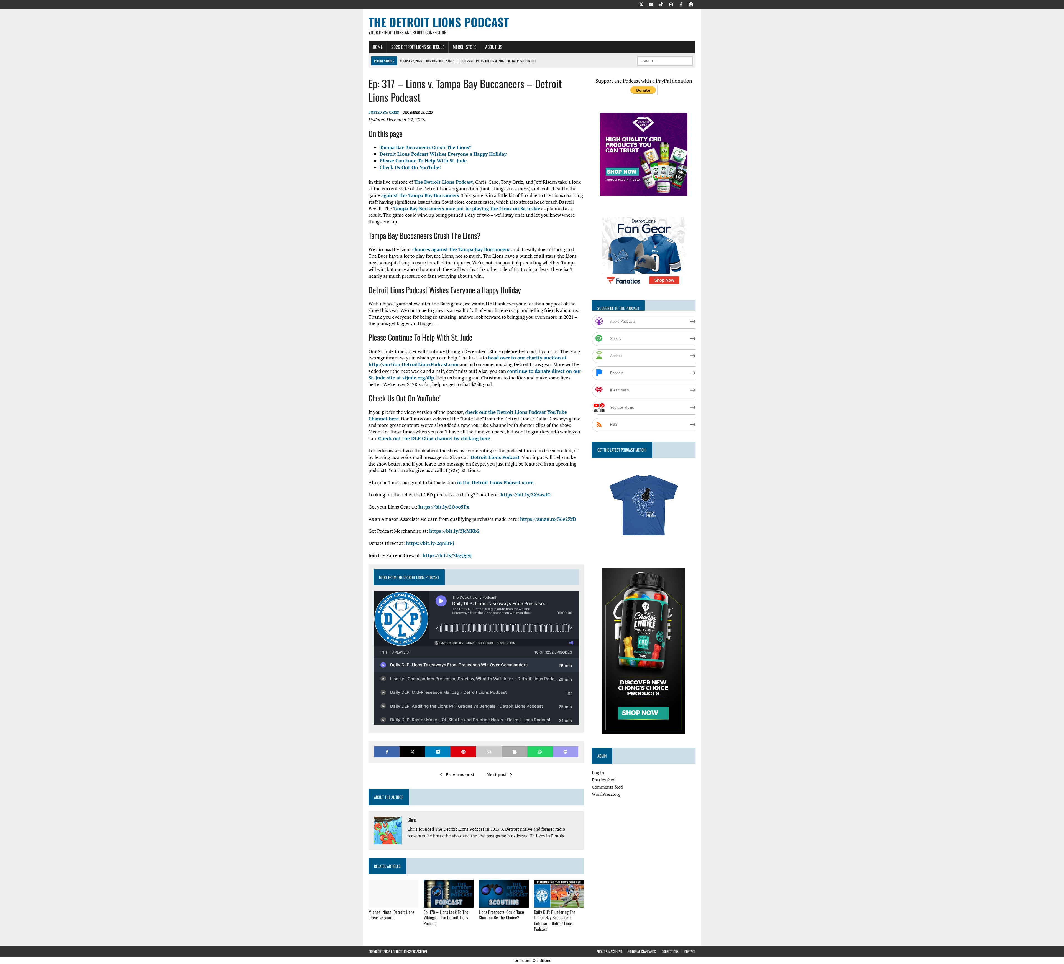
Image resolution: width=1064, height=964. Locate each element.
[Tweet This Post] (412, 751)
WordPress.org (606, 794)
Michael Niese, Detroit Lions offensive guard (391, 915)
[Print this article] (514, 751)
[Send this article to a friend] (489, 751)
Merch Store (465, 47)
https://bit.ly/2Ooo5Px (443, 507)
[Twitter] (641, 4)
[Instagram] (671, 4)
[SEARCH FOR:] (665, 60)
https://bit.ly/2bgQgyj (447, 555)
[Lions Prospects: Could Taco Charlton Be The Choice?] (504, 904)
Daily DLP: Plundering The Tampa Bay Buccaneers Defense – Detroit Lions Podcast (555, 920)
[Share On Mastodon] (565, 751)
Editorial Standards (642, 951)
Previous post (460, 774)
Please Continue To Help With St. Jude (423, 160)
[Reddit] (691, 4)
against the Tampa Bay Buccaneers (420, 195)
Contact (689, 951)
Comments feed (607, 787)
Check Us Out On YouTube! (410, 167)
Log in (598, 773)
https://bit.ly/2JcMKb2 (454, 531)
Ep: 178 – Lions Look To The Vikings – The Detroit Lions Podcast (446, 918)
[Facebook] (681, 4)
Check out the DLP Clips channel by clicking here (434, 438)
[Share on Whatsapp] (540, 751)
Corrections (670, 951)
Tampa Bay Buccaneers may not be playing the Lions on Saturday (466, 208)
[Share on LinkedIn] (438, 751)
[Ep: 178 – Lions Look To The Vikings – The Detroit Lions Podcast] (449, 904)
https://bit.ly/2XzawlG (525, 494)
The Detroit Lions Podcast (443, 182)
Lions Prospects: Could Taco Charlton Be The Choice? (501, 915)
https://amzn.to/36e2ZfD (548, 519)
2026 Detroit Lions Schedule (417, 47)
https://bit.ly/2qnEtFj (430, 543)
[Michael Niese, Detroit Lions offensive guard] (393, 904)
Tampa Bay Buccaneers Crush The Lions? (425, 147)
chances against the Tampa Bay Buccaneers (460, 249)
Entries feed (603, 780)
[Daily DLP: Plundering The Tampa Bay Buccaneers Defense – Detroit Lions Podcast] (559, 904)
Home (378, 47)
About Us (493, 47)
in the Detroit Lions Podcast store (495, 482)
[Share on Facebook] (387, 751)
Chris (394, 112)
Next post (497, 774)
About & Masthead (609, 951)
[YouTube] (651, 4)
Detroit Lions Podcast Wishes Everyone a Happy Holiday (443, 154)
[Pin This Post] (463, 751)
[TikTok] (661, 4)
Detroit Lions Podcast (495, 457)
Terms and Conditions (532, 960)
